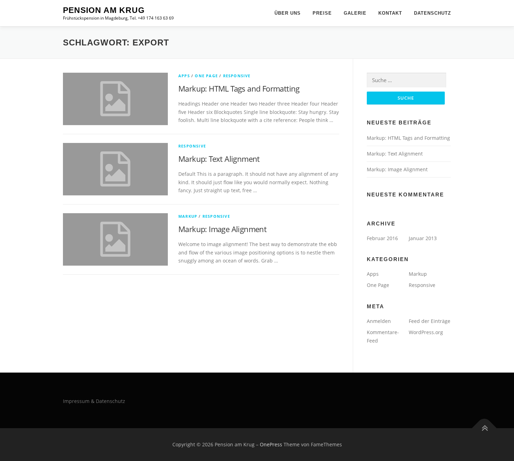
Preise (322, 13)
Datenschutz (432, 13)
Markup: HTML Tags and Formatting (239, 88)
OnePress (271, 444)
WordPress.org (426, 332)
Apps (184, 75)
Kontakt (390, 13)
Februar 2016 (382, 238)
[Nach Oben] (484, 428)
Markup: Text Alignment (219, 158)
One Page (206, 75)
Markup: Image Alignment (222, 229)
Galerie (355, 13)
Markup (187, 216)
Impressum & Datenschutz (94, 401)
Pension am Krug (104, 10)
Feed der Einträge (429, 321)
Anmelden (379, 321)
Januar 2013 (423, 238)
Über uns (287, 13)
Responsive (237, 75)
